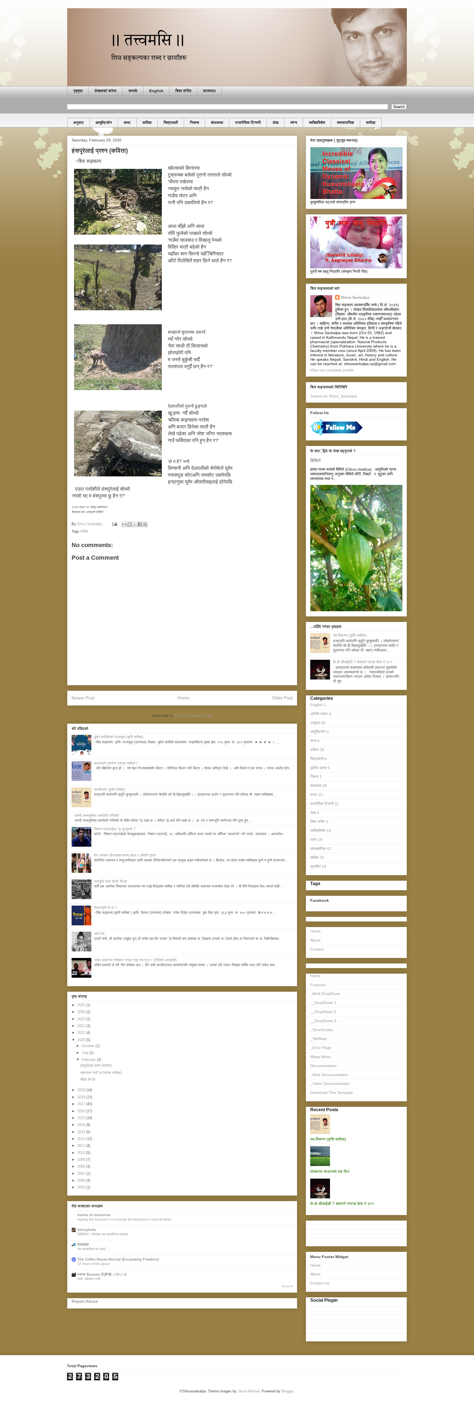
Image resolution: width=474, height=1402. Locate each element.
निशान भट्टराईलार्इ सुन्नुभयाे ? (114, 829)
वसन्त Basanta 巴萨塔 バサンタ (102, 1274)
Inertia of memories (94, 1215)
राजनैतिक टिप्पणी (248, 122)
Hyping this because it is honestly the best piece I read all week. (124, 1219)
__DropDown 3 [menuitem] (323, 1021)
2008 (81, 1166)
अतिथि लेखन (320, 714)
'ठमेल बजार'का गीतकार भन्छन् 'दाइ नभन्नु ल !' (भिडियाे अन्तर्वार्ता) (135, 960)
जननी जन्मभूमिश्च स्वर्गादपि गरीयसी (96, 816)
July (85, 1053)
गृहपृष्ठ (78, 91)
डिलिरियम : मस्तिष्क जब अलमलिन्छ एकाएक (102, 1234)
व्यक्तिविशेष (317, 122)
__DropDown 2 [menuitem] (323, 1011)
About (315, 940)
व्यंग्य (293, 122)
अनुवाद (78, 122)
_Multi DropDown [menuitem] (325, 993)
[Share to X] (134, 524)
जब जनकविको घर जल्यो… (93, 1249)
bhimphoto (86, 1230)
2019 (81, 1090)
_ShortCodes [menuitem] (321, 1030)
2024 (81, 1012)
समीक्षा (371, 122)
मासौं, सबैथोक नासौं (88, 1279)
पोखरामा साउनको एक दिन (329, 1171)
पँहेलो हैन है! (87, 1079)
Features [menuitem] (318, 985)
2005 (81, 1187)
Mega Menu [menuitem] (320, 1056)
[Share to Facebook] (140, 524)
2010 (81, 1153)
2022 (81, 1026)
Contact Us (319, 1283)
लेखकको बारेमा (105, 91)
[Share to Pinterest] (145, 524)
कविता (147, 122)
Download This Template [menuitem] (331, 1092)
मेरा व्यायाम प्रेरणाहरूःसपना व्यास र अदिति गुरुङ (125, 855)
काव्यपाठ (209, 91)
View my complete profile (332, 370)
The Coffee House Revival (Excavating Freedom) (118, 1259)
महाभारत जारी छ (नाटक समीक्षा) (101, 1073)
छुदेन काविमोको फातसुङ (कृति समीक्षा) (118, 737)
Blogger (287, 1391)
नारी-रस (99, 934)
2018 (81, 1097)
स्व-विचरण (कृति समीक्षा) (109, 789)
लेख (275, 122)
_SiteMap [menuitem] (318, 1038)
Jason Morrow (248, 1391)
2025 (81, 1005)
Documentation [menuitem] (323, 1065)
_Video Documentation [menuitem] (330, 1083)
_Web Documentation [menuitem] (329, 1075)
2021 (81, 1033)
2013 (81, 1132)
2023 (81, 1019)
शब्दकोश (83, 1244)
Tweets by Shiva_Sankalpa (333, 396)
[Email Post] (114, 524)
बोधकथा (217, 122)
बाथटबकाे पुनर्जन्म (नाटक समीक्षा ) (115, 763)
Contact (317, 949)
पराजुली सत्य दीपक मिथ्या (110, 881)
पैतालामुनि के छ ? (105, 908)
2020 (81, 1040)
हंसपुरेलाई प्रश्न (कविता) (96, 1065)
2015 (81, 1118)
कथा (127, 122)
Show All (287, 1286)
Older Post (282, 698)
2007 (81, 1173)
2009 (81, 1160)
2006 (81, 1180)
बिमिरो (315, 460)
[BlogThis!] (129, 524)
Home (183, 698)
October (88, 1046)
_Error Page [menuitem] (320, 1047)
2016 (81, 1111)
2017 (81, 1104)
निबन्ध (194, 122)
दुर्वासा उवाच (320, 768)
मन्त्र (316, 794)
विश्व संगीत (183, 91)
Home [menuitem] (315, 976)
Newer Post (83, 698)
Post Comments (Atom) (193, 715)
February (89, 1059)
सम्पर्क (132, 91)
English (156, 91)
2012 (81, 1139)
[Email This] (124, 524)
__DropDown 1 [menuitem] (323, 1002)
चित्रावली (170, 122)
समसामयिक (345, 122)
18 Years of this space (93, 1264)
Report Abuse (85, 1301)
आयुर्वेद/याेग (103, 122)
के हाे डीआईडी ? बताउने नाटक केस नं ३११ (363, 662)
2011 (81, 1146)
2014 (81, 1125)
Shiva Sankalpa (355, 297)
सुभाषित (318, 866)
